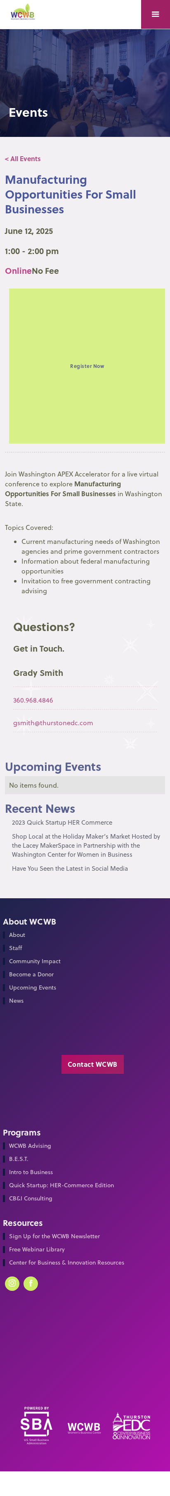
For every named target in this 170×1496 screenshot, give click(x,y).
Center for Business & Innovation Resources (66, 1262)
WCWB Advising (30, 1145)
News (16, 1000)
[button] (155, 14)
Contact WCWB (93, 1064)
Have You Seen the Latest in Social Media (70, 868)
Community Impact (35, 961)
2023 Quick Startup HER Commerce (62, 822)
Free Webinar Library (37, 1249)
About (17, 935)
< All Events (23, 158)
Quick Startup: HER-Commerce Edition (61, 1185)
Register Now (87, 366)
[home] (25, 15)
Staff (15, 948)
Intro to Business (31, 1172)
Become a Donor (31, 974)
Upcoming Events (32, 987)
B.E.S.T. (18, 1159)
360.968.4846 (33, 700)
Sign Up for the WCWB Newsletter (54, 1236)
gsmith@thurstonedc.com (53, 722)
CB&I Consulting (30, 1198)
